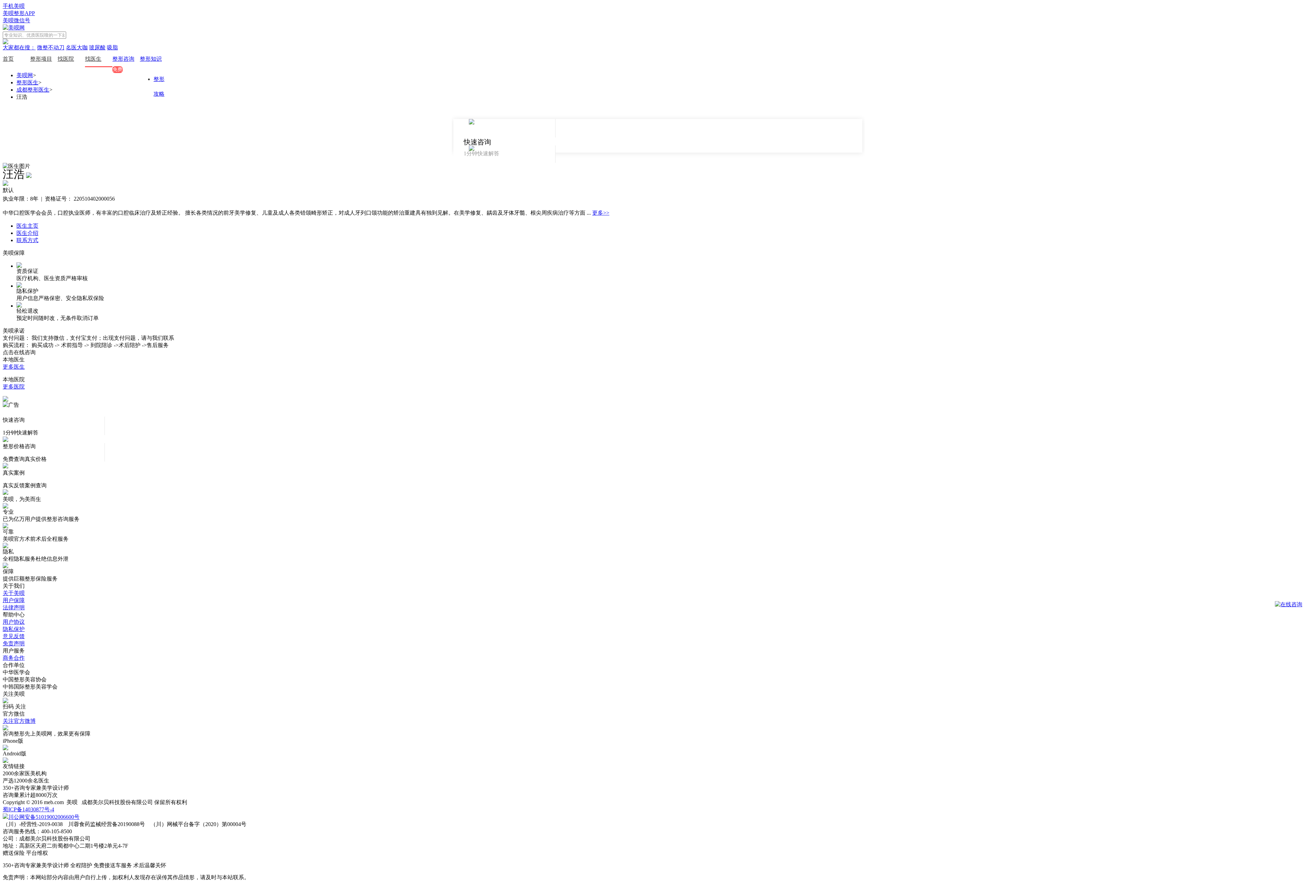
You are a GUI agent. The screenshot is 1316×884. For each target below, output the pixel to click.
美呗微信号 (16, 20)
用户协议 (14, 622)
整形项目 (41, 59)
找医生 (93, 59)
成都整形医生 (32, 90)
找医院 (66, 59)
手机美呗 (14, 6)
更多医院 (14, 387)
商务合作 (14, 658)
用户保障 (14, 600)
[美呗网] (14, 28)
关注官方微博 (19, 721)
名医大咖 (77, 47)
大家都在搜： (19, 47)
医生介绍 (27, 233)
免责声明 (14, 643)
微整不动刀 (50, 47)
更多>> (600, 213)
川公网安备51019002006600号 (44, 817)
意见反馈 (14, 636)
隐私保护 (14, 629)
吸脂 (112, 47)
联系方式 (27, 240)
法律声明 (14, 607)
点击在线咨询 (19, 352)
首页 (8, 59)
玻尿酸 (97, 47)
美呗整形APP (19, 13)
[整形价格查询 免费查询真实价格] (504, 154)
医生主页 (27, 226)
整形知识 (151, 59)
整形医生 (27, 82)
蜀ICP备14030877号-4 (28, 809)
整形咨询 (123, 59)
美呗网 (24, 75)
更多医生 (14, 367)
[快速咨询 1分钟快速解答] (504, 128)
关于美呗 (14, 593)
